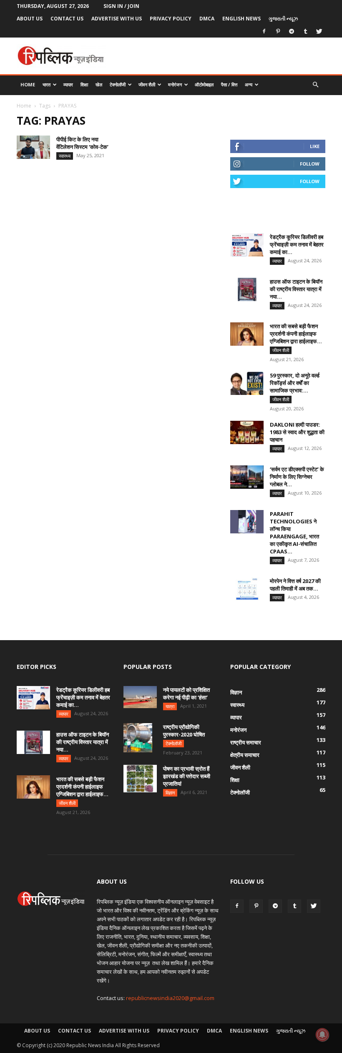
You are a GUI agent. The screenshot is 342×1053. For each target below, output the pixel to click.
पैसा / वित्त (229, 84)
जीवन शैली (146, 84)
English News (241, 18)
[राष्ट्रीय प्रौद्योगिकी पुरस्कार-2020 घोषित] (140, 737)
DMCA (206, 18)
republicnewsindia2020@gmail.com (170, 998)
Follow (309, 164)
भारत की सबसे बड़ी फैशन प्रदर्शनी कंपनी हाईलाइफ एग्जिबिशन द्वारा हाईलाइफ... (296, 333)
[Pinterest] (278, 31)
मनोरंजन (175, 84)
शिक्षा (84, 84)
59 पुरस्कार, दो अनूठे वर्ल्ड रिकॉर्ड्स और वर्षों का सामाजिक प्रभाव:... (294, 383)
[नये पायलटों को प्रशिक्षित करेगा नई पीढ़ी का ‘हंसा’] (140, 697)
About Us (30, 18)
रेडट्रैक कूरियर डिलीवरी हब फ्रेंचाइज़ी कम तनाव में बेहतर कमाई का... (297, 244)
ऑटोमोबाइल (204, 84)
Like (314, 146)
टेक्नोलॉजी (118, 84)
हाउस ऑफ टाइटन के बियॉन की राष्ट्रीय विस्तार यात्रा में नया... (296, 289)
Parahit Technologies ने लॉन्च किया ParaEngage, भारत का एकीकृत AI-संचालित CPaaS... (294, 532)
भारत (46, 84)
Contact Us (66, 18)
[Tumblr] (305, 31)
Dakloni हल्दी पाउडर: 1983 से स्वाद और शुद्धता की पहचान (297, 432)
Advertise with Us (116, 18)
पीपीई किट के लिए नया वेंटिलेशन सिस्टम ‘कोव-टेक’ (82, 143)
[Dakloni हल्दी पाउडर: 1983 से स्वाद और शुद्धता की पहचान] (247, 432)
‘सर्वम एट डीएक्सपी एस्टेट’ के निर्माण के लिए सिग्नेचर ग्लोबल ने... (297, 476)
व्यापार (68, 84)
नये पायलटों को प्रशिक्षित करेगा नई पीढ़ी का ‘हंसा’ (186, 693)
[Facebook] (264, 31)
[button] (315, 85)
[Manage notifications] (322, 1034)
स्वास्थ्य (64, 156)
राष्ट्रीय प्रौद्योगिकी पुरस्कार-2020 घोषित (184, 730)
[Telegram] (291, 31)
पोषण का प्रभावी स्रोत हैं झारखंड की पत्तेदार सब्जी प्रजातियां (186, 776)
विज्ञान (170, 792)
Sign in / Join (121, 6)
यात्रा (170, 706)
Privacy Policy (170, 18)
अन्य (248, 84)
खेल (99, 84)
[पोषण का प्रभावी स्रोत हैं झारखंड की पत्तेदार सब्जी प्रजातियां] (140, 778)
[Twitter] (319, 31)
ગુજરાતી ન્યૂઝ (283, 18)
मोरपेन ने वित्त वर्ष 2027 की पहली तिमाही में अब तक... (295, 584)
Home (27, 84)
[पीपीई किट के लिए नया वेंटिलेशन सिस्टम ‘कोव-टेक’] (33, 147)
